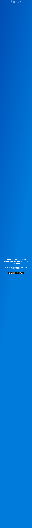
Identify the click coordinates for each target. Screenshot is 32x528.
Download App (14, 2)
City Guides (18, 2)
